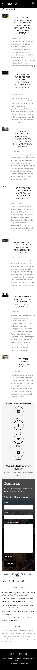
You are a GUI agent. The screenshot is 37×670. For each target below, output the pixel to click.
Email (6, 512)
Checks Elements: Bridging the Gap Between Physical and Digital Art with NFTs (23, 302)
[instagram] (9, 581)
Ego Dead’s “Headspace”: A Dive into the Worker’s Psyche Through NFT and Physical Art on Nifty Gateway (23, 25)
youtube (18, 460)
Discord (18, 432)
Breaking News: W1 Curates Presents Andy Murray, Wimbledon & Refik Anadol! (23, 247)
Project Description (11, 522)
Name (6, 502)
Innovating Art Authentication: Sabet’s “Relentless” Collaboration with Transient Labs (23, 82)
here (18, 475)
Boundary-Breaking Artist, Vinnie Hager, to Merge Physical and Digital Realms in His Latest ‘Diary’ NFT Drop (23, 139)
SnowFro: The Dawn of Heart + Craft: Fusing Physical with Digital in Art (23, 193)
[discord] (13, 581)
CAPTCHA (8, 557)
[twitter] (4, 581)
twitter (18, 446)
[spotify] (23, 581)
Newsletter (18, 418)
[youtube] (18, 581)
